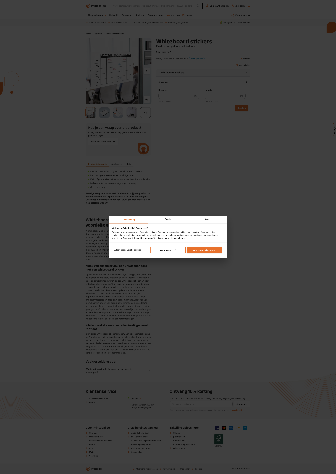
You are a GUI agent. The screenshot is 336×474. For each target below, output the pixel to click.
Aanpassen (165, 249)
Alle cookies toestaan (204, 249)
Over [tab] (207, 219)
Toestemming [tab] (128, 219)
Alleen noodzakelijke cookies (127, 250)
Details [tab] (168, 219)
